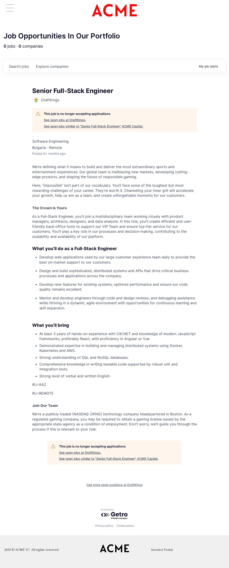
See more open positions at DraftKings (115, 485)
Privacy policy (104, 525)
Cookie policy (125, 525)
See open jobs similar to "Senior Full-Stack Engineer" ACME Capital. (93, 126)
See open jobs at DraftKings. (65, 120)
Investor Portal (162, 550)
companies (52, 66)
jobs (19, 66)
